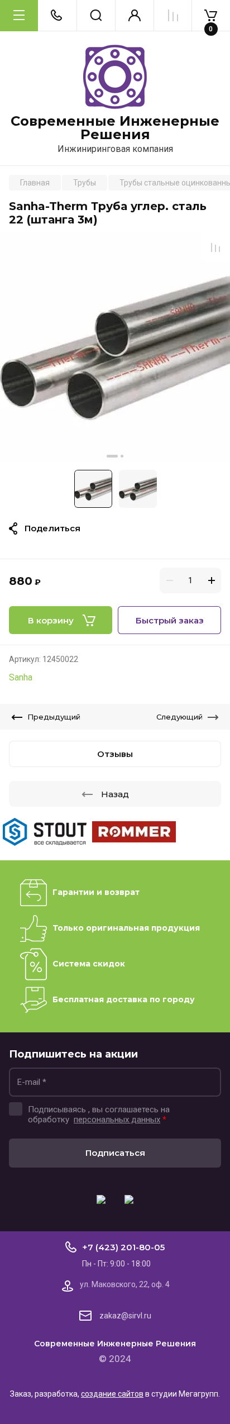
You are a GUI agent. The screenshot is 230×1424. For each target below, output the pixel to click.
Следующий (179, 716)
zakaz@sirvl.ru (125, 1315)
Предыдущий (53, 716)
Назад (115, 794)
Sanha (20, 677)
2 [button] (122, 456)
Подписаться (115, 1152)
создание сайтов (112, 1393)
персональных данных (117, 1120)
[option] (115, 348)
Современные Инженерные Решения (115, 128)
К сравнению (215, 247)
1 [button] (112, 456)
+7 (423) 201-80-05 (123, 1247)
